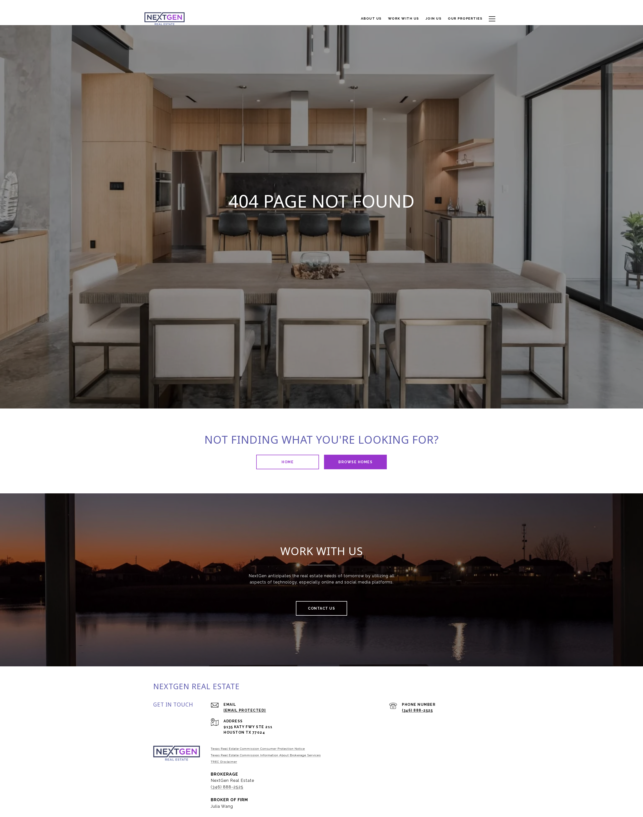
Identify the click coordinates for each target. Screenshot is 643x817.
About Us (371, 18)
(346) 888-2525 (417, 710)
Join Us (433, 18)
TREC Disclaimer (224, 762)
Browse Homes (355, 462)
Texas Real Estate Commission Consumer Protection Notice (258, 748)
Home (288, 462)
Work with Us (403, 18)
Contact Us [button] (321, 608)
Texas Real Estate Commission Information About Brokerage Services (266, 755)
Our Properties (465, 18)
